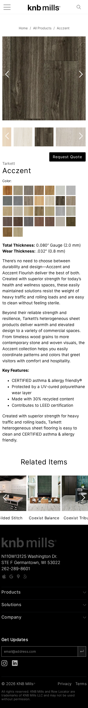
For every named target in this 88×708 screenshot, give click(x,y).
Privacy (65, 683)
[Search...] (80, 7)
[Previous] (8, 78)
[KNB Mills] (44, 7)
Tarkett (8, 163)
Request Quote (67, 156)
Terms (81, 683)
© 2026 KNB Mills (18, 683)
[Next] (80, 78)
